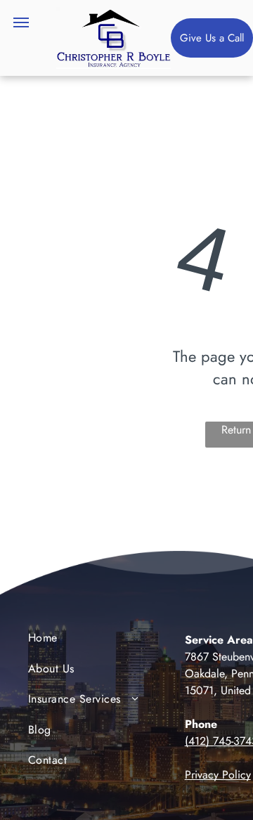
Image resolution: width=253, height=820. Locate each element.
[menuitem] (85, 641)
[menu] (21, 22)
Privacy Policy (218, 775)
